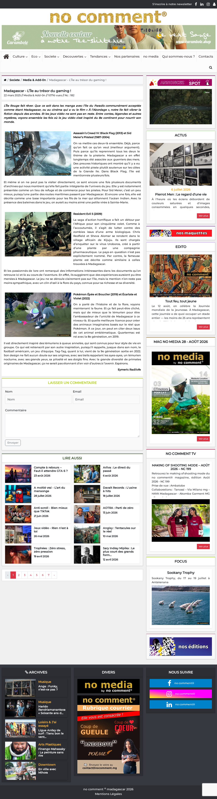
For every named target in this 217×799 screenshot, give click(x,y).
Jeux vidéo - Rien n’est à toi (51, 529)
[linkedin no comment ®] (201, 4)
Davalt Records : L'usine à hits (120, 489)
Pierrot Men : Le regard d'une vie (181, 194)
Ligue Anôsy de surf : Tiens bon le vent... (51, 733)
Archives (37, 672)
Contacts (206, 56)
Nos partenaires (127, 56)
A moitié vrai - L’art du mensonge (49, 489)
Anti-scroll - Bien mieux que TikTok (50, 509)
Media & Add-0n (34, 80)
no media (151, 56)
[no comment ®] (214, 4)
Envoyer (12, 442)
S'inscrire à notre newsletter (172, 4)
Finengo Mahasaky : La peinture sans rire (51, 752)
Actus (181, 135)
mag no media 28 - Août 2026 (181, 342)
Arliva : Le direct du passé (116, 469)
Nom (9, 391)
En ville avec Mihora (47, 770)
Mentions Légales (108, 794)
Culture (19, 56)
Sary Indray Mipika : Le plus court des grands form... (119, 551)
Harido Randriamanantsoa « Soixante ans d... (51, 710)
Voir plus (203, 215)
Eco (34, 56)
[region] (181, 203)
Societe (50, 56)
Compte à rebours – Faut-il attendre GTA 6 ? (51, 469)
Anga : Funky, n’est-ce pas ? (48, 687)
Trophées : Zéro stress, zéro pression (49, 549)
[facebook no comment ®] (196, 4)
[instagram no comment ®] (208, 4)
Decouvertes (73, 56)
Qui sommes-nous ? (178, 56)
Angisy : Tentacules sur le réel (119, 529)
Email (77, 391)
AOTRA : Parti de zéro (118, 507)
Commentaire (15, 410)
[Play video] (181, 520)
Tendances (98, 56)
